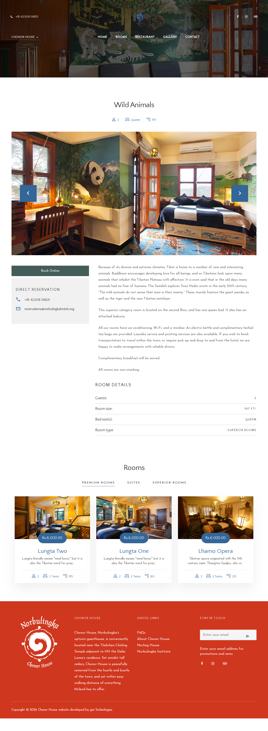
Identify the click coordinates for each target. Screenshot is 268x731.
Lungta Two (52, 551)
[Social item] (238, 17)
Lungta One (134, 551)
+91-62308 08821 (37, 300)
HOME (102, 37)
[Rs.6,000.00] (52, 517)
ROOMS (121, 37)
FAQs (141, 632)
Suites (133, 482)
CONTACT (192, 37)
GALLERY (170, 37)
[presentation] (28, 193)
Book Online (50, 271)
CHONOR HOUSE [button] (23, 37)
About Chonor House (153, 639)
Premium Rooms (98, 482)
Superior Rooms (242, 430)
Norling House (148, 645)
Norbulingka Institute (153, 651)
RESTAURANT (145, 37)
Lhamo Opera (215, 551)
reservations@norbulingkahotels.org (49, 309)
